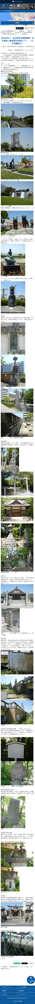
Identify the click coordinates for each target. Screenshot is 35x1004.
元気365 (20, 1001)
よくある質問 (22, 987)
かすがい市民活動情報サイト (8, 31)
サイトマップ (22, 994)
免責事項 (21, 990)
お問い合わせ (11, 7)
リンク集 (4, 994)
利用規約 (4, 990)
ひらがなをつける (18, 1)
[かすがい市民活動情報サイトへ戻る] (18, 5)
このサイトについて (3, 8)
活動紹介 (21, 31)
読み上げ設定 (30, 28)
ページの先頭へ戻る (31, 981)
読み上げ (21, 28)
